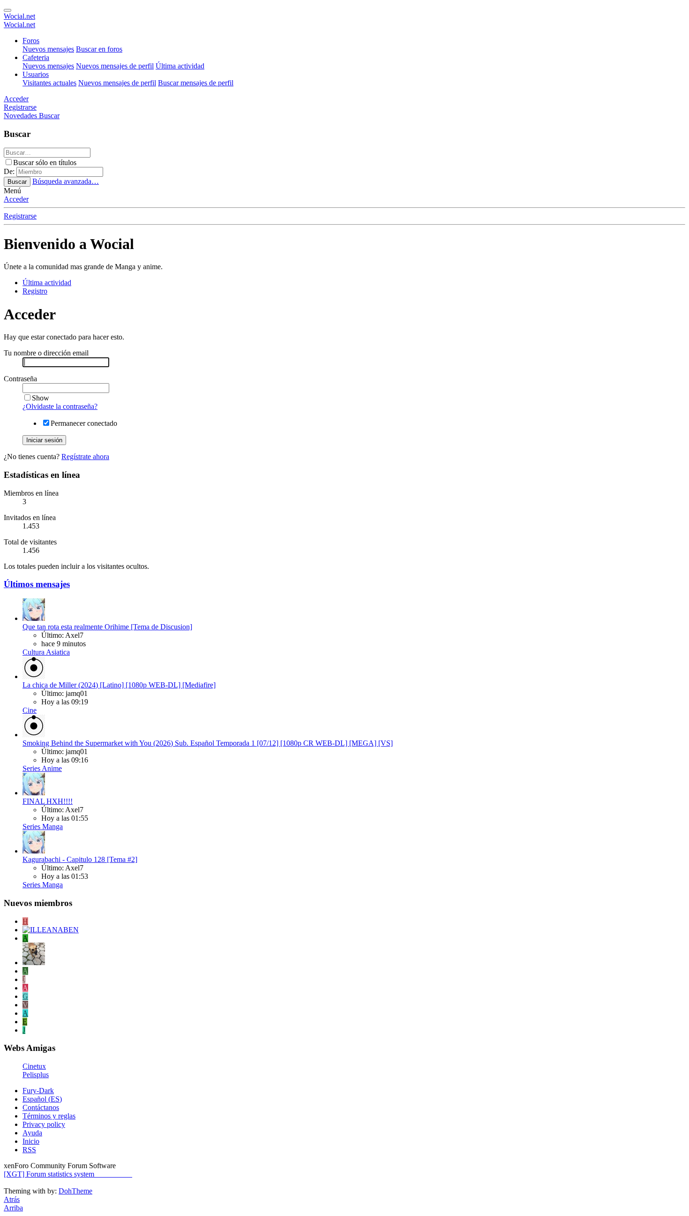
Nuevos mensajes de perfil (115, 66)
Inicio (30, 1141)
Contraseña (20, 379)
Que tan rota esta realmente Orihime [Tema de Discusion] (107, 627)
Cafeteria (35, 57)
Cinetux (34, 1066)
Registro (34, 291)
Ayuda (32, 1133)
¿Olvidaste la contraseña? (59, 406)
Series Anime (42, 768)
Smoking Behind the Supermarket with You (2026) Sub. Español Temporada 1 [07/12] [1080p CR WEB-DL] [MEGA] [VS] (207, 743)
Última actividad (180, 66)
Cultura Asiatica (46, 652)
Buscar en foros (99, 49)
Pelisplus (35, 1075)
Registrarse (20, 216)
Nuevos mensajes (48, 49)
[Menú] (7, 10)
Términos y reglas (48, 1116)
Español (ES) (42, 1099)
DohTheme (75, 1191)
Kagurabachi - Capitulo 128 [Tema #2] (79, 859)
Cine (29, 710)
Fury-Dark (38, 1091)
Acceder (16, 199)
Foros (30, 41)
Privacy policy (43, 1124)
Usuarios (35, 74)
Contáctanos (40, 1107)
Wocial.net (19, 16)
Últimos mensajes (37, 584)
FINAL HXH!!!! (47, 801)
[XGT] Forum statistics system (68, 1174)
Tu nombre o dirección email (46, 353)
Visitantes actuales (49, 83)
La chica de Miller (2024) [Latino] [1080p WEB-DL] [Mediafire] (119, 685)
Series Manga (42, 827)
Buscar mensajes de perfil (195, 83)
